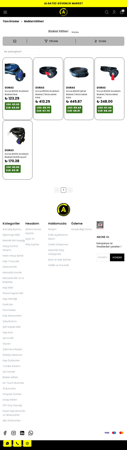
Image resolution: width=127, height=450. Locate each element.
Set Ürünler (9, 371)
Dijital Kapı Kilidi (11, 235)
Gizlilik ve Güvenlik (58, 265)
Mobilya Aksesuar (12, 355)
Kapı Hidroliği (10, 298)
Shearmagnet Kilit (13, 293)
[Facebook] (5, 433)
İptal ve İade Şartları (59, 259)
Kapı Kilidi (8, 287)
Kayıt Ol (29, 238)
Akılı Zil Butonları (12, 420)
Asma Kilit (8, 338)
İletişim (52, 229)
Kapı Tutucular (11, 261)
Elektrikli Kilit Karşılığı (14, 240)
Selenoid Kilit (10, 267)
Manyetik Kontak (12, 272)
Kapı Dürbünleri (11, 360)
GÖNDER (117, 257)
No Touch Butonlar (13, 383)
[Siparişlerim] (114, 12)
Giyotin (7, 343)
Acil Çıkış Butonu (12, 229)
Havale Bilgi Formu (81, 229)
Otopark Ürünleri (12, 394)
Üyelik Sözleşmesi (58, 244)
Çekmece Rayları (12, 349)
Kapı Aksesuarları (12, 315)
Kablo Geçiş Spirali (13, 255)
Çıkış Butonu (10, 321)
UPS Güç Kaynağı (12, 405)
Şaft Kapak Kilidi (12, 327)
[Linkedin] (22, 433)
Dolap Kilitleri (10, 399)
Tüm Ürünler (11, 21)
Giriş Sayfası (32, 244)
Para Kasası (9, 310)
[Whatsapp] (30, 433)
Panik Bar (8, 304)
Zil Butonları (9, 388)
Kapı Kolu (8, 332)
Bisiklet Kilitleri (34, 21)
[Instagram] (13, 433)
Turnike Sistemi (11, 366)
